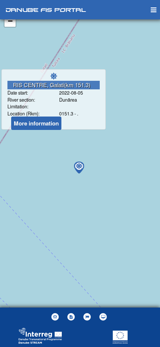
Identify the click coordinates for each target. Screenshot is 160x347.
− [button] (10, 21)
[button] (88, 317)
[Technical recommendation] (104, 317)
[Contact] (56, 317)
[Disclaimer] (72, 317)
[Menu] (153, 9)
